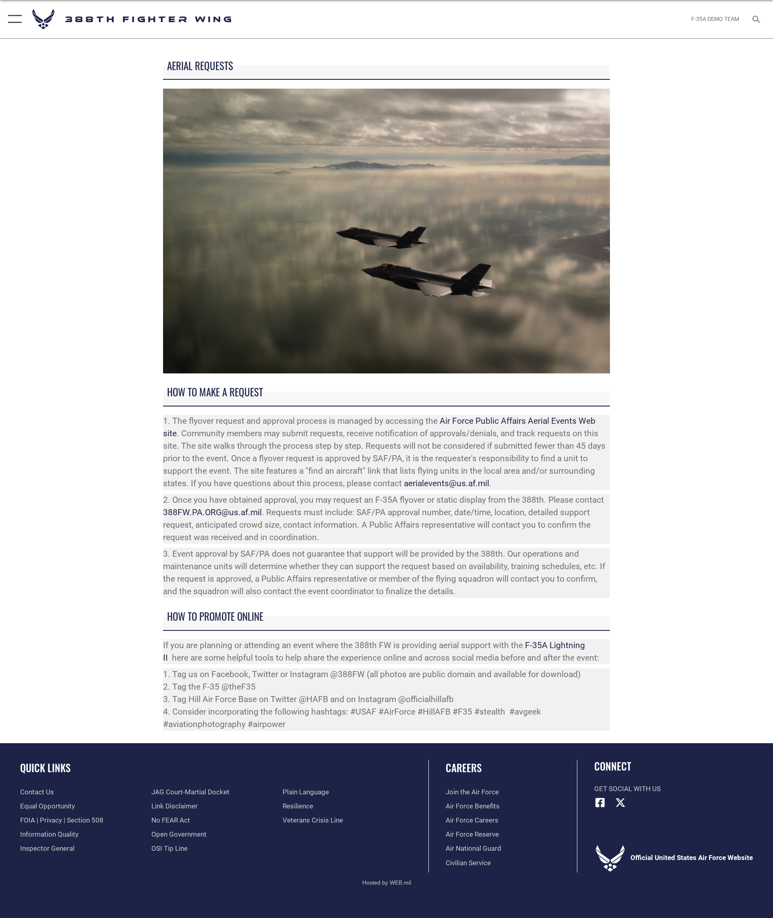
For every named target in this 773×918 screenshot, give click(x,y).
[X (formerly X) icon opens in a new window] (620, 802)
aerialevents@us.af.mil (446, 483)
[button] (13, 19)
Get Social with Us (627, 789)
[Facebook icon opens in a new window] (600, 802)
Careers (464, 767)
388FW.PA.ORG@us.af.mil (212, 512)
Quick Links (45, 767)
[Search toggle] (757, 19)
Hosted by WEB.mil (386, 882)
